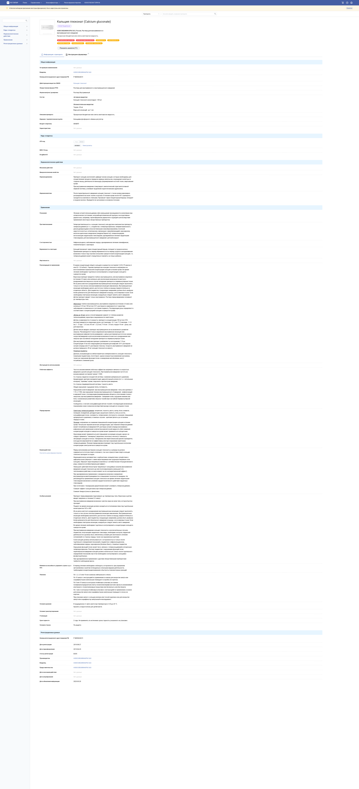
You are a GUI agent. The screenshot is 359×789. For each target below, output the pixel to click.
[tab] (52, 55)
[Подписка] (342, 2)
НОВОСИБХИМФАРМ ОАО (82, 72)
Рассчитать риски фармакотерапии (51, 453)
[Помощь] (347, 2)
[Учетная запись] (351, 2)
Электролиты (87, 145)
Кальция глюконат (80, 83)
